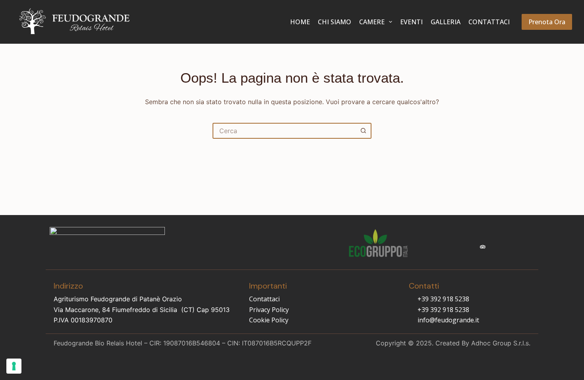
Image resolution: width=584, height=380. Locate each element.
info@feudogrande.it (448, 320)
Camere (372, 21)
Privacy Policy (269, 309)
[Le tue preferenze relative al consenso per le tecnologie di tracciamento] (13, 366)
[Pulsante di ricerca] (363, 131)
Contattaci (489, 21)
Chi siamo (334, 21)
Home (300, 21)
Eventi (411, 21)
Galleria (445, 21)
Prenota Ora (546, 21)
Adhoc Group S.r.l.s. (500, 343)
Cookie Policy (268, 320)
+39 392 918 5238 (443, 299)
